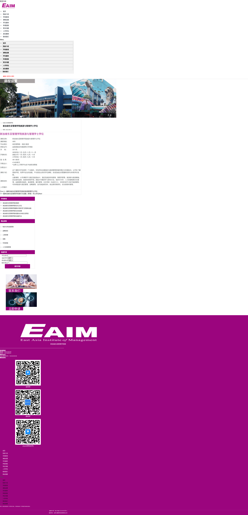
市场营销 (5, 243)
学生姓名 (5, 255)
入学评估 (6, 31)
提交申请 (17, 266)
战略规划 (5, 231)
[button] (37, 40)
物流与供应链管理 (8, 227)
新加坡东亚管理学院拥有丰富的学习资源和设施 (17, 208)
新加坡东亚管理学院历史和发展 (12, 211)
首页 (4, 11)
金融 (4, 239)
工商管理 (5, 235)
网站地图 (5, 474)
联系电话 (5, 263)
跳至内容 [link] (3, 1)
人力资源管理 (7, 247)
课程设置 (6, 20)
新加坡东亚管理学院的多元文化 (12, 205)
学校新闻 (6, 17)
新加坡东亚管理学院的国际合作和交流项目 (16, 213)
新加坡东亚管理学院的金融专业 (12, 216)
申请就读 (5, 260)
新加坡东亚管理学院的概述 (11, 203)
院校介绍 (6, 14)
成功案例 (6, 34)
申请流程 (6, 25)
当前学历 (5, 258)
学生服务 (6, 23)
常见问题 (6, 28)
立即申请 (14, 309)
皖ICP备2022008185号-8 (61, 510)
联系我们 (6, 37)
